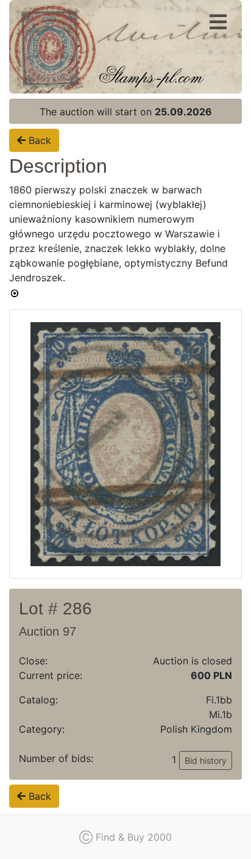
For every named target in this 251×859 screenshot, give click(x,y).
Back (38, 140)
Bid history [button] (206, 760)
